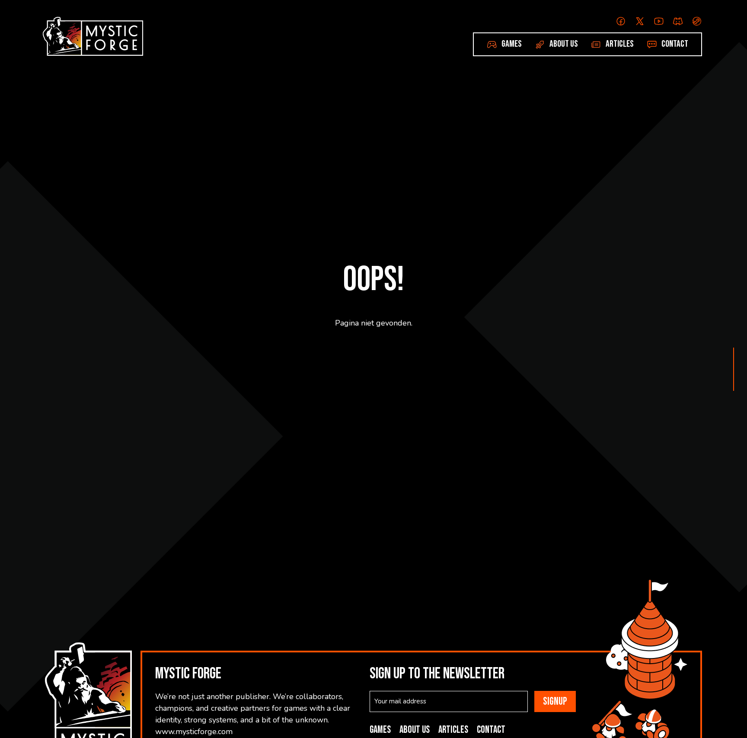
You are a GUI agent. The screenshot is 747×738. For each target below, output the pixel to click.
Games (511, 43)
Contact (674, 43)
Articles (620, 43)
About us (563, 43)
